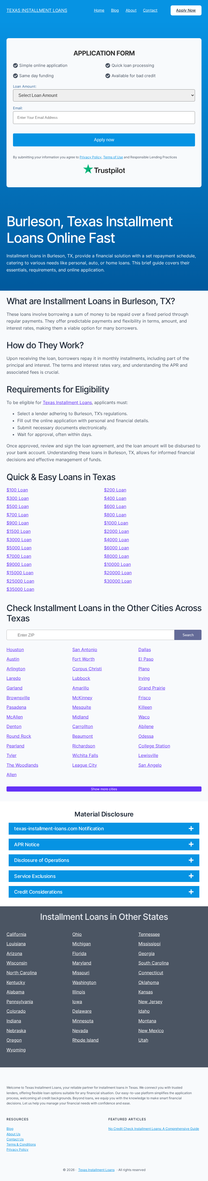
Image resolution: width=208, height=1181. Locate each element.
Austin (12, 659)
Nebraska (16, 1030)
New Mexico (151, 1030)
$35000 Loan (20, 589)
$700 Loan (17, 514)
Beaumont (82, 736)
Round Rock (18, 736)
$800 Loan (115, 514)
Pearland (15, 746)
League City (84, 765)
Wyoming (16, 1049)
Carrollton (82, 726)
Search (188, 635)
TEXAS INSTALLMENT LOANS (36, 10)
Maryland (81, 963)
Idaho (144, 1011)
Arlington (15, 668)
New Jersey (150, 1001)
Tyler (11, 755)
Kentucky (15, 982)
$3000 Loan (18, 539)
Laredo (13, 678)
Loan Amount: (25, 86)
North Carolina (21, 972)
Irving (144, 678)
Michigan (81, 943)
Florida (79, 953)
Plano (144, 668)
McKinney (82, 697)
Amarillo (80, 688)
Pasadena (16, 707)
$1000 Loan (116, 523)
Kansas (145, 992)
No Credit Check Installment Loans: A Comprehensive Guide (153, 1129)
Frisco (144, 697)
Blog (9, 1129)
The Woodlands (22, 765)
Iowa (77, 1001)
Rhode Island (85, 1040)
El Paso (146, 659)
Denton (13, 726)
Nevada (80, 1030)
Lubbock (81, 678)
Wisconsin (16, 963)
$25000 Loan (20, 581)
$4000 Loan (116, 539)
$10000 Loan (117, 564)
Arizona (14, 953)
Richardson (83, 746)
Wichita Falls (85, 755)
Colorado (16, 1011)
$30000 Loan (118, 581)
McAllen (14, 717)
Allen (11, 774)
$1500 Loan (18, 531)
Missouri (80, 972)
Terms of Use (113, 157)
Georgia (146, 953)
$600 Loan (115, 506)
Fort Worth (83, 659)
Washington (84, 982)
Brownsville (18, 697)
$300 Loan (17, 498)
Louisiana (16, 943)
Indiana (13, 1020)
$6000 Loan (116, 547)
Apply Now (186, 10)
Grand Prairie (151, 688)
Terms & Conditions (21, 1144)
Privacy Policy (91, 157)
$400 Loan (115, 498)
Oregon (14, 1040)
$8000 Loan (116, 556)
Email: (18, 108)
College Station (154, 746)
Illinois (78, 992)
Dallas (144, 649)
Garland (14, 688)
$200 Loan (115, 490)
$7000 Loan (18, 556)
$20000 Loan (118, 572)
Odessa (146, 736)
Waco (144, 717)
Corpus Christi (87, 668)
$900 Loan (17, 523)
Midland (80, 717)
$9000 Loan (18, 564)
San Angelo (150, 765)
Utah (143, 1040)
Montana (147, 1020)
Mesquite (81, 707)
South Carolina (153, 963)
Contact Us (15, 1139)
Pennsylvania (19, 1001)
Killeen (145, 707)
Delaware (82, 1011)
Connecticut (150, 972)
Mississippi (149, 943)
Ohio (77, 934)
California (16, 934)
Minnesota (82, 1020)
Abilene (146, 726)
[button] (104, 828)
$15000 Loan (19, 572)
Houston (15, 649)
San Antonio (84, 649)
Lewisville (148, 755)
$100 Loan (17, 490)
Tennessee (149, 934)
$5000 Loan (18, 547)
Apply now (104, 139)
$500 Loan (17, 506)
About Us (13, 1134)
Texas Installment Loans (67, 402)
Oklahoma (148, 982)
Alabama (15, 992)
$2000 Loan (116, 531)
